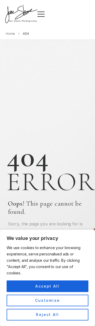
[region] (47, 278)
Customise (47, 300)
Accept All (47, 286)
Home (10, 34)
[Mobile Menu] (41, 14)
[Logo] (21, 14)
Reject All (47, 314)
